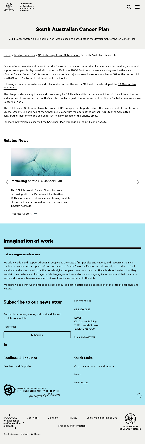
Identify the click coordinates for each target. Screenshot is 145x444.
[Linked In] (5, 344)
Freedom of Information (72, 425)
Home (7, 55)
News (77, 374)
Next (138, 182)
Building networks (24, 55)
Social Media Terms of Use (102, 417)
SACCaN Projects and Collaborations (59, 55)
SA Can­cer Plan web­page (61, 121)
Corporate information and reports (94, 366)
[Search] (130, 7)
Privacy (73, 417)
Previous (7, 182)
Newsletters (81, 382)
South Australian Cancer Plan (100, 55)
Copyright (33, 417)
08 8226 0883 (82, 309)
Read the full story (21, 213)
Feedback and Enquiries (17, 366)
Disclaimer (54, 417)
